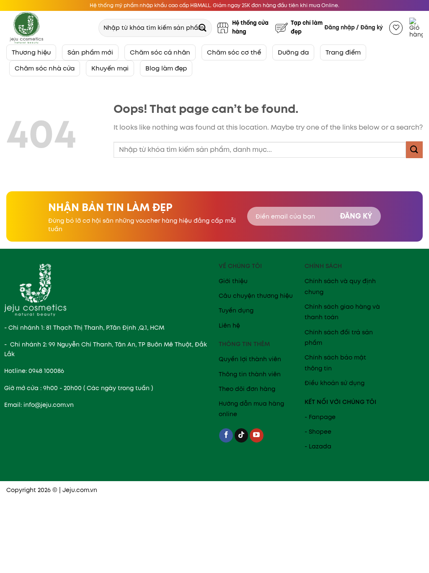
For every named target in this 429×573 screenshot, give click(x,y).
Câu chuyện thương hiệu (256, 296)
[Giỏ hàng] (416, 27)
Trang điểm (343, 52)
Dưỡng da (293, 52)
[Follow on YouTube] (257, 435)
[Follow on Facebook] (226, 435)
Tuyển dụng (236, 310)
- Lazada (318, 446)
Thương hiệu (31, 52)
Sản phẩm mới (90, 52)
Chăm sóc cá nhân (160, 52)
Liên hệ (229, 325)
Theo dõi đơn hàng (247, 389)
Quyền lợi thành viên (250, 359)
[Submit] (202, 27)
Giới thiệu (233, 281)
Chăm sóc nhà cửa (45, 68)
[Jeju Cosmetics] (48, 27)
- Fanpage (320, 417)
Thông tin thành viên (250, 374)
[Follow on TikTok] (241, 435)
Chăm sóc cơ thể (234, 52)
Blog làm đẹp (166, 68)
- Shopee (318, 431)
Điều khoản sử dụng (334, 383)
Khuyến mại (110, 68)
